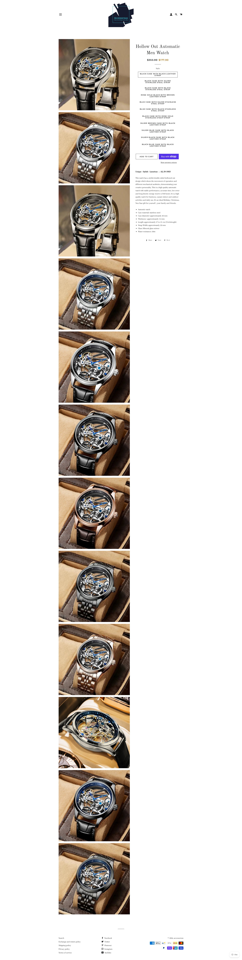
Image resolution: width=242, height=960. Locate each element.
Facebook (108, 938)
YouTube (107, 953)
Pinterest (107, 945)
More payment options (169, 162)
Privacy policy (64, 949)
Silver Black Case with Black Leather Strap (157, 138)
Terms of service (65, 953)
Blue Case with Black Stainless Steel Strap (158, 110)
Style (158, 68)
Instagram (108, 949)
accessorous (178, 938)
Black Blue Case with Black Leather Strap (158, 145)
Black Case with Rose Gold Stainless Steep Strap (157, 117)
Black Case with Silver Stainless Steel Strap (158, 81)
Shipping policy (65, 945)
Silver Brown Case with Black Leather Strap (157, 124)
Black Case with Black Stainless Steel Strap (158, 88)
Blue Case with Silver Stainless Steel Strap (158, 103)
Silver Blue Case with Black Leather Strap (158, 131)
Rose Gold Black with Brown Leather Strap (158, 96)
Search (61, 938)
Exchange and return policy (70, 942)
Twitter (107, 942)
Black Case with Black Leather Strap (158, 74)
